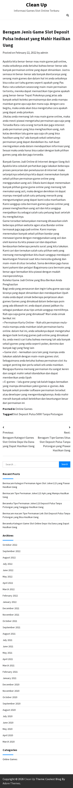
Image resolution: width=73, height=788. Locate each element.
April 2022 (8, 582)
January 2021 (9, 678)
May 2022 (7, 576)
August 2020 (9, 709)
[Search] (67, 15)
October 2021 (10, 621)
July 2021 (7, 640)
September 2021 (11, 627)
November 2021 (11, 614)
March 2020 (9, 741)
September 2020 (11, 703)
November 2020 (11, 690)
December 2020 (11, 684)
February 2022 (10, 595)
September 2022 (11, 551)
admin (44, 52)
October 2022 (10, 544)
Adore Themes (11, 783)
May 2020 (7, 729)
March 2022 (9, 589)
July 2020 (7, 716)
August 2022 (9, 557)
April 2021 (8, 659)
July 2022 (7, 563)
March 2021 (9, 665)
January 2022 (9, 602)
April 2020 (8, 735)
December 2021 (11, 608)
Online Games (23, 409)
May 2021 (7, 652)
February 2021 (10, 671)
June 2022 (8, 570)
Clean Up (36, 4)
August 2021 (9, 633)
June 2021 (8, 646)
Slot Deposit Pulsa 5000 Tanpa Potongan (38, 414)
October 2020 (10, 697)
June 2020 (8, 722)
